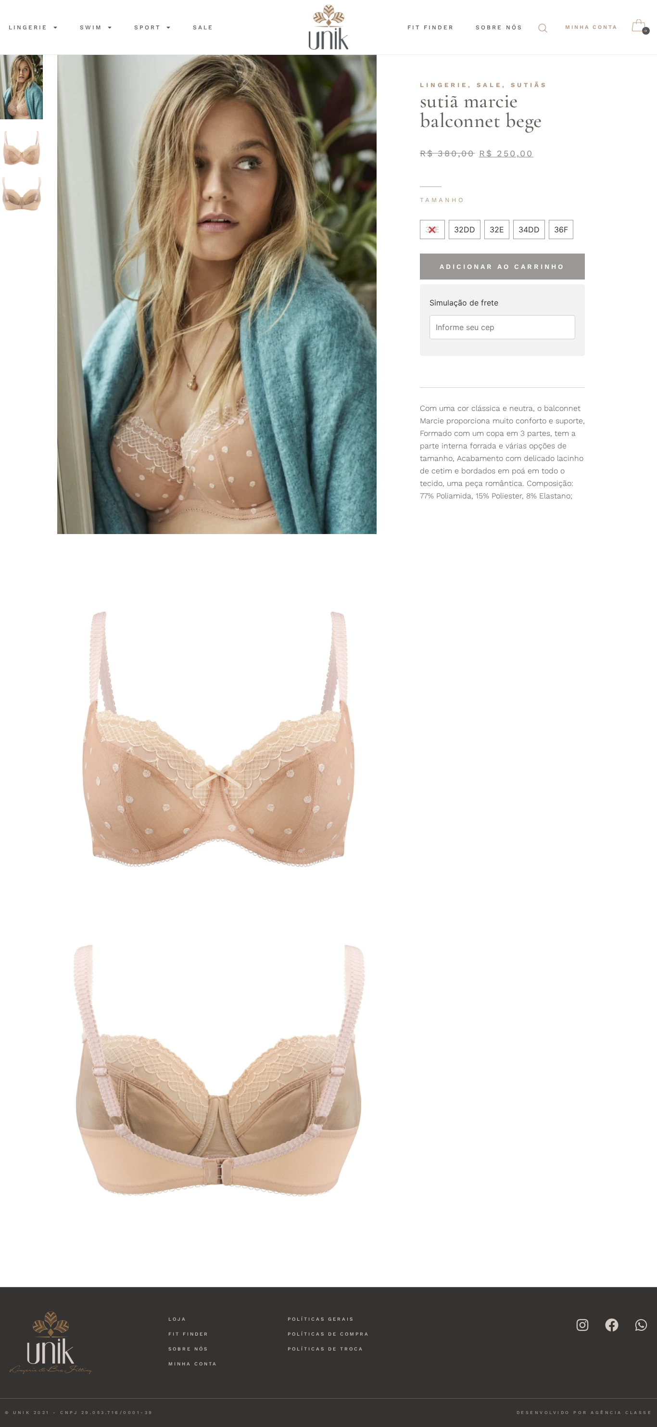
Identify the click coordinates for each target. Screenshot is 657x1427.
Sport (147, 27)
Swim (91, 27)
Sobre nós (499, 27)
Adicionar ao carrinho (502, 266)
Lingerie (28, 27)
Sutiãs (529, 85)
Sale (203, 27)
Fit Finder (430, 27)
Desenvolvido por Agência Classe (585, 1412)
